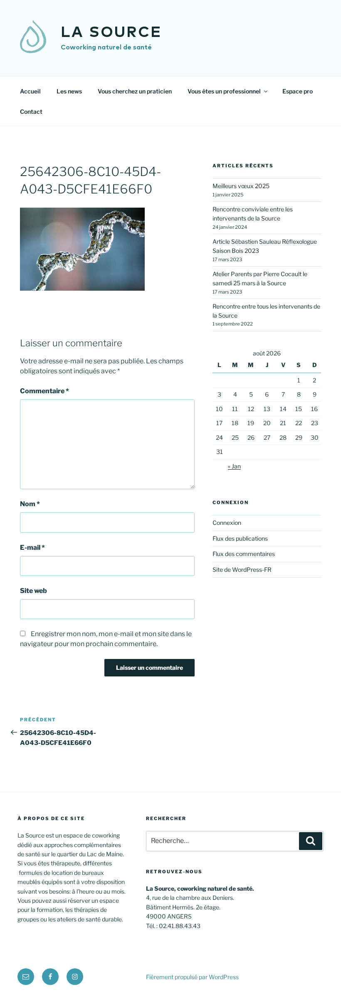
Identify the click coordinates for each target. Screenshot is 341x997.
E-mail (32, 547)
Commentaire (44, 391)
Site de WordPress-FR (242, 569)
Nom (30, 504)
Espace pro (297, 91)
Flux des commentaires (244, 553)
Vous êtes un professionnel (224, 91)
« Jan (234, 466)
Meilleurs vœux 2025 (241, 185)
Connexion (227, 522)
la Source (111, 32)
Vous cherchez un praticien (135, 91)
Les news (69, 91)
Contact (31, 111)
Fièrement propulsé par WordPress (192, 976)
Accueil (30, 91)
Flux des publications (240, 538)
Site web (33, 591)
